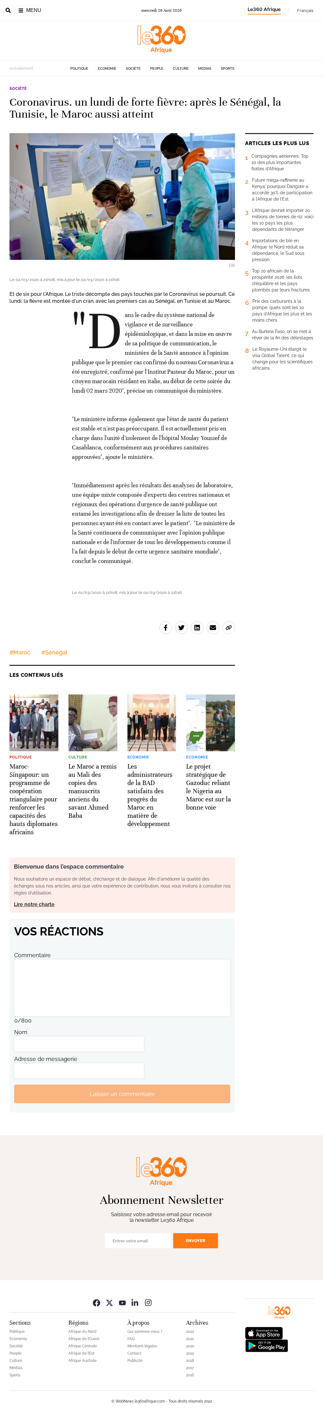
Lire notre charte (34, 904)
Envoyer (195, 1240)
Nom (20, 1032)
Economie (107, 69)
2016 (190, 1375)
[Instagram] (148, 1302)
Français (305, 10)
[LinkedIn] (135, 1302)
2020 (190, 1346)
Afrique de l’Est (81, 1353)
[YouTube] (122, 1302)
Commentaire (32, 955)
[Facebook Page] (96, 1302)
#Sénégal (54, 652)
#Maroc (19, 652)
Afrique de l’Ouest (83, 1339)
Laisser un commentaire (122, 1094)
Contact (134, 1353)
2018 (190, 1360)
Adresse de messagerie (45, 1059)
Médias (204, 69)
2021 (190, 1339)
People (156, 69)
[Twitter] (109, 1302)
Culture (181, 69)
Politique (79, 69)
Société (133, 69)
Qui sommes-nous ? (144, 1331)
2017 (190, 1368)
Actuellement (21, 68)
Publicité (135, 1360)
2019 (190, 1353)
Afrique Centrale (82, 1346)
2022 (190, 1331)
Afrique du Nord (82, 1331)
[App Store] (264, 1332)
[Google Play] (266, 1345)
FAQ (131, 1339)
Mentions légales (142, 1346)
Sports (227, 69)
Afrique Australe (82, 1360)
